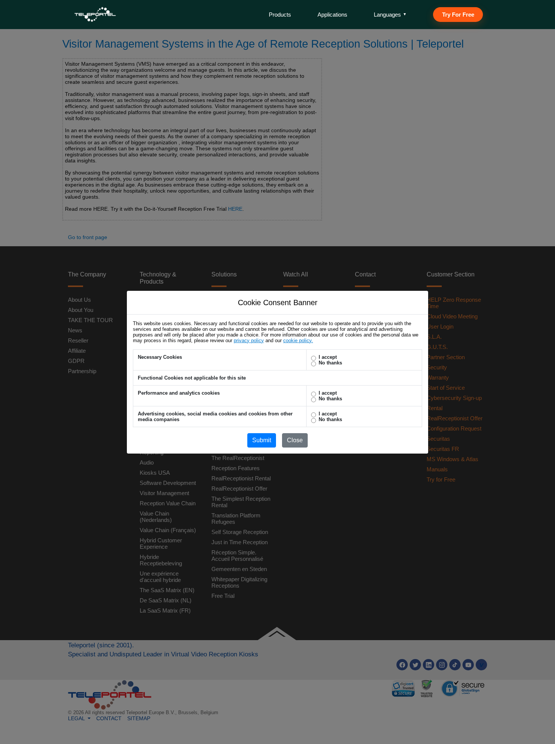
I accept (328, 357)
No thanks (330, 363)
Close (295, 440)
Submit (261, 440)
